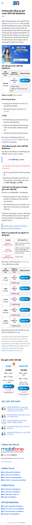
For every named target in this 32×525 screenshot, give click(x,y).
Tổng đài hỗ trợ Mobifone (11, 514)
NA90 (8, 366)
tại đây (18, 332)
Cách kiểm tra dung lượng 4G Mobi (14, 480)
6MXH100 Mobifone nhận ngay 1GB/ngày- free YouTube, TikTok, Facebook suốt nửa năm (18, 409)
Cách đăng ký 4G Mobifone (11, 472)
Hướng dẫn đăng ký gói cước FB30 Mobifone (18, 433)
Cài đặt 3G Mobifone (9, 497)
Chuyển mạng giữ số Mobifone (12, 506)
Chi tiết (8, 390)
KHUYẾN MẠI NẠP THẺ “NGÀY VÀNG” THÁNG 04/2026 (17, 421)
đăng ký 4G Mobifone (8, 346)
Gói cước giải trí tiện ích (10, 494)
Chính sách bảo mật (6, 462)
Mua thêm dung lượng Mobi (11, 477)
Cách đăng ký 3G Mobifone (11, 489)
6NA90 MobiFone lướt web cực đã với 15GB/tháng (18, 415)
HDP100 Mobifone (13, 23)
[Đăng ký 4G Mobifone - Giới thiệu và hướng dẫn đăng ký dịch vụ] (16, 3)
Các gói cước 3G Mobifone (11, 492)
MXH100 (23, 366)
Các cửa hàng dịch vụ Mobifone (13, 511)
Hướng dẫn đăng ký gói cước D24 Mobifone (18, 427)
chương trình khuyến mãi (10, 140)
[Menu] (2, 3)
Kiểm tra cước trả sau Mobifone (13, 509)
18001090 (21, 458)
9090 (14, 458)
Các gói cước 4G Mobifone (11, 475)
